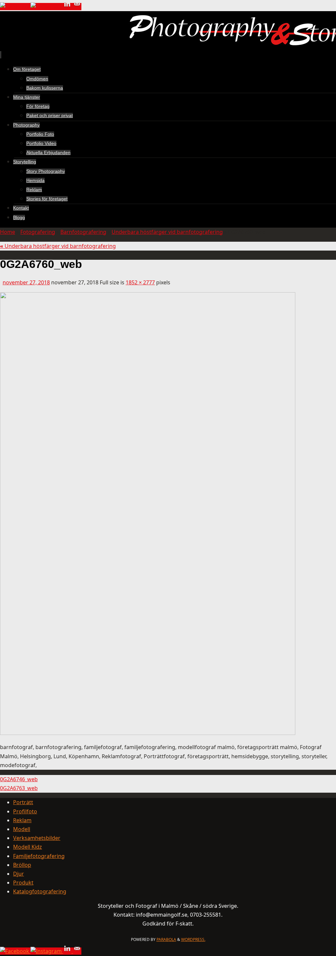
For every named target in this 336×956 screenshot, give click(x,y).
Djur (18, 873)
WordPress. (193, 939)
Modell (21, 829)
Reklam (22, 820)
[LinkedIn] (68, 6)
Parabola (166, 939)
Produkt (23, 882)
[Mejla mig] (77, 6)
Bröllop (22, 864)
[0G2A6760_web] (147, 733)
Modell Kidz (27, 846)
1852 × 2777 (140, 282)
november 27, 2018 (26, 282)
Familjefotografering (39, 856)
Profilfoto (25, 811)
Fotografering (37, 231)
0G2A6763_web (19, 788)
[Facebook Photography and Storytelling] (15, 6)
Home (7, 231)
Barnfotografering (83, 231)
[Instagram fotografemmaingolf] (47, 6)
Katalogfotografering (39, 891)
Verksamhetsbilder (36, 838)
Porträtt (23, 802)
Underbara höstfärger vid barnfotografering (167, 231)
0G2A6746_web (19, 779)
